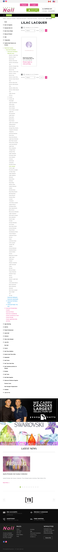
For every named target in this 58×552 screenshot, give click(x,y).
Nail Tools (6, 374)
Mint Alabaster (12, 217)
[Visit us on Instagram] (6, 541)
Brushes (6, 371)
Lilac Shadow (12, 157)
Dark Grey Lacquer (13, 290)
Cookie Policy (33, 534)
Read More (5, 482)
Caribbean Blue (12, 206)
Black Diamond (12, 284)
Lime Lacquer (12, 242)
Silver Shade (12, 108)
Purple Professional (8, 330)
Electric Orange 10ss (13, 66)
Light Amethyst (12, 153)
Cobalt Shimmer (12, 186)
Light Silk (11, 111)
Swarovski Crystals (11, 18)
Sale (31, 531)
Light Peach (11, 115)
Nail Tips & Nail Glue (9, 363)
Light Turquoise (12, 213)
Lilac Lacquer (12, 166)
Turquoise (11, 200)
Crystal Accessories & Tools (12, 315)
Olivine (10, 237)
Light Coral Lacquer (13, 122)
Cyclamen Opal (12, 155)
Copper (10, 260)
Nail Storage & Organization (10, 386)
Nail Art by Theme (8, 30)
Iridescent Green (12, 235)
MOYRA (6, 327)
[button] (20, 487)
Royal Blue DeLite (13, 191)
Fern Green (11, 224)
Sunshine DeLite (12, 249)
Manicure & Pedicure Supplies (11, 380)
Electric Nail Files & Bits (10, 354)
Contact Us (32, 536)
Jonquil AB (11, 244)
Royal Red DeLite (13, 137)
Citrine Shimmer (12, 248)
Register (24, 5)
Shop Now (8, 15)
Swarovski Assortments (12, 299)
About (18, 529)
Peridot (10, 220)
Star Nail (6, 345)
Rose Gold (11, 117)
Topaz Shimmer (12, 271)
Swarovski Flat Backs (21, 18)
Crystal (10, 97)
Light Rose (11, 146)
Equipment (6, 357)
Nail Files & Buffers (8, 351)
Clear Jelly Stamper (9, 339)
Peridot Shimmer (13, 222)
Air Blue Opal (12, 171)
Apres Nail (6, 333)
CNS (5, 37)
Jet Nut (10, 277)
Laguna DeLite (12, 204)
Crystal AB (11, 98)
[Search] (53, 16)
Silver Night (11, 291)
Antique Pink (12, 151)
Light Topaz (11, 257)
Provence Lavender (13, 169)
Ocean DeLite (12, 195)
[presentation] (4, 500)
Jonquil (10, 246)
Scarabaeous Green (13, 231)
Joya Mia (6, 342)
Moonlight (11, 100)
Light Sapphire (12, 173)
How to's (19, 532)
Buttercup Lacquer (13, 255)
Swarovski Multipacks (12, 297)
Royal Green (12, 229)
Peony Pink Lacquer (13, 142)
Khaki (10, 239)
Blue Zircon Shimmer (14, 211)
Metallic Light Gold (13, 279)
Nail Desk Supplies (8, 377)
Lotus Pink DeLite (13, 144)
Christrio (6, 336)
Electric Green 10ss (13, 77)
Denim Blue (11, 179)
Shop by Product (8, 34)
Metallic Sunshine (13, 262)
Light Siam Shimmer (13, 138)
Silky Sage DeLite (13, 208)
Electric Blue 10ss (13, 82)
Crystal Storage (9, 317)
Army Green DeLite (13, 282)
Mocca (10, 275)
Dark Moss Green (13, 226)
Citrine (10, 253)
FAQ (18, 536)
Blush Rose (11, 118)
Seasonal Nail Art (8, 27)
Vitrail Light (11, 168)
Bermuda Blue (12, 193)
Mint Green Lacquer (13, 215)
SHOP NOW (29, 411)
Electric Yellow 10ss (13, 71)
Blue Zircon (11, 209)
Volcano (11, 158)
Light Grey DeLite (13, 102)
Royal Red (11, 135)
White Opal (11, 104)
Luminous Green (12, 240)
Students (6, 389)
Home (4, 18)
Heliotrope (11, 160)
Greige (10, 280)
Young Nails (7, 40)
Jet (9, 293)
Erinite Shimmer (12, 228)
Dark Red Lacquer (13, 140)
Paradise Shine (12, 164)
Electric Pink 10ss (13, 60)
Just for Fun (7, 392)
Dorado (10, 268)
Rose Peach (11, 120)
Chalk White (12, 106)
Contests (32, 529)
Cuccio (6, 348)
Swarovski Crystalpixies (11, 313)
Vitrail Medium (12, 233)
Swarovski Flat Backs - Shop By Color (36, 18)
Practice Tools (7, 383)
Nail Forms (6, 360)
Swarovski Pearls (10, 311)
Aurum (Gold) (12, 251)
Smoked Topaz (12, 273)
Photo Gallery (20, 534)
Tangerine (11, 131)
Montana (11, 180)
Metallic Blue (12, 184)
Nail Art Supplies (8, 24)
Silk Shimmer (12, 113)
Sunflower (11, 259)
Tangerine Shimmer (13, 129)
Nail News (19, 530)
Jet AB (10, 295)
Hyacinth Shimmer (13, 133)
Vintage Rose (12, 149)
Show (37, 30)
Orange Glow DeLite (13, 128)
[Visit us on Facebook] (4, 541)
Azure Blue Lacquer (13, 202)
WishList (30, 55)
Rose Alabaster (12, 148)
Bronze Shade (12, 270)
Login (33, 5)
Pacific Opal (12, 219)
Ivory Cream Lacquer (14, 109)
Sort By (23, 30)
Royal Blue (11, 182)
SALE (5, 21)
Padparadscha (12, 124)
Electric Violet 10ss (13, 55)
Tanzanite (11, 162)
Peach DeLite (12, 126)
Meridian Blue (12, 189)
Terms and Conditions (35, 533)
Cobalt (10, 188)
